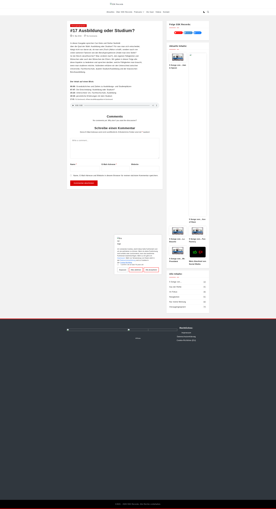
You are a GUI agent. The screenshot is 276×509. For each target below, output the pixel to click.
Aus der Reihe (175, 287)
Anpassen (122, 270)
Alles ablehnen (136, 270)
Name (73, 164)
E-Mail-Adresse (109, 164)
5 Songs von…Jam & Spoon (177, 66)
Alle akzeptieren (151, 270)
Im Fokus (173, 292)
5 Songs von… (175, 282)
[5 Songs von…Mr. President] (178, 251)
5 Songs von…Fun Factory (197, 240)
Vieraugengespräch (78, 25)
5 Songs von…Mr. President (177, 260)
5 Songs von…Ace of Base (197, 220)
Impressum (186, 333)
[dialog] (138, 254)
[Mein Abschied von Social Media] (198, 252)
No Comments (92, 36)
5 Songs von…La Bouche (176, 240)
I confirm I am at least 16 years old (132, 264)
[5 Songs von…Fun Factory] (198, 231)
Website (135, 164)
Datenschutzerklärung (128, 260)
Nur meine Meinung (177, 302)
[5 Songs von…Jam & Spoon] (178, 57)
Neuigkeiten (174, 297)
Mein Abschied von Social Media (197, 262)
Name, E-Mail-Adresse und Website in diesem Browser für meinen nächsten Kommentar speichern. (115, 176)
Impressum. (121, 258)
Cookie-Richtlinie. (126, 262)
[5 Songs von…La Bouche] (178, 231)
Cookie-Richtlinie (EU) (186, 340)
